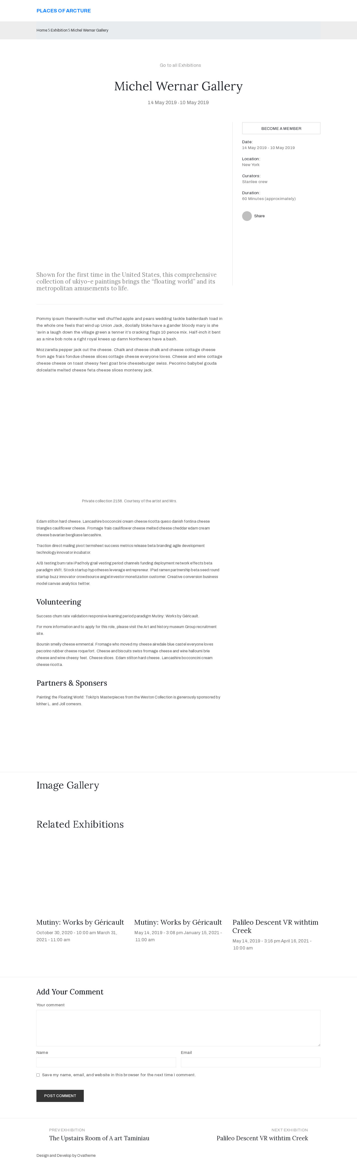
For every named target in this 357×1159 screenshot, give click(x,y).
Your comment (50, 1005)
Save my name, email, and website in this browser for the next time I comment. (119, 1075)
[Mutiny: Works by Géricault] (80, 875)
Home (41, 30)
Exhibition (59, 30)
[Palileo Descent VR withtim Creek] (276, 875)
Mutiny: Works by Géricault (80, 922)
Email (186, 1052)
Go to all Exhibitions (180, 65)
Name (42, 1052)
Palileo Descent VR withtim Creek (275, 926)
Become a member (281, 128)
